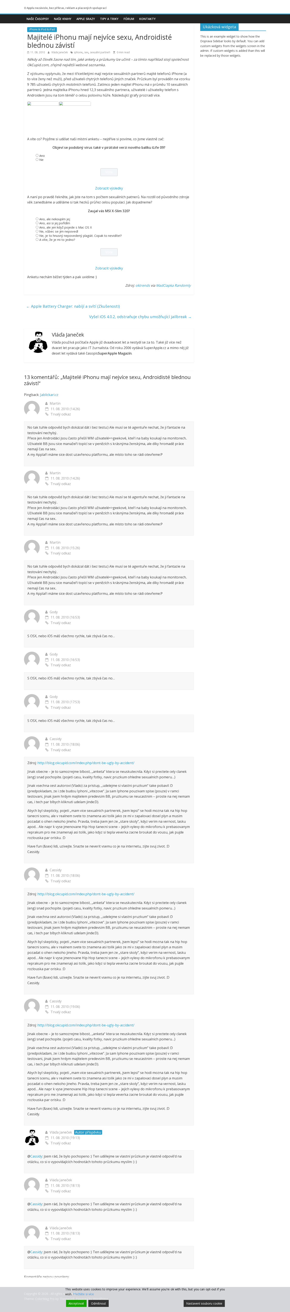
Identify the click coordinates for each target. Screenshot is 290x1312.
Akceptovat (76, 1303)
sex (86, 52)
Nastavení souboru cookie (204, 1303)
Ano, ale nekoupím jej (54, 219)
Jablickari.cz (49, 394)
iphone (78, 52)
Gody (54, 612)
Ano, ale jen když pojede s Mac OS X (65, 227)
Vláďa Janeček (59, 52)
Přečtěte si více (83, 1294)
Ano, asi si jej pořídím (54, 223)
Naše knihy (62, 19)
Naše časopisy (38, 19)
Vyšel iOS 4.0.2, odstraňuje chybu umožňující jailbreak (140, 316)
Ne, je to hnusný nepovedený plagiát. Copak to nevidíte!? (80, 235)
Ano (42, 155)
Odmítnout (98, 1303)
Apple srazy (85, 19)
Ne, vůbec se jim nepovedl (58, 231)
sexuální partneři (100, 52)
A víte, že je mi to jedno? (57, 239)
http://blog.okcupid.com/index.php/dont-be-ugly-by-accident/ (85, 763)
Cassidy (36, 1156)
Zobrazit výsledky (109, 188)
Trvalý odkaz (61, 414)
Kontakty (147, 19)
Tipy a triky (109, 19)
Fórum (129, 19)
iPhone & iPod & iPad (42, 29)
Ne (41, 159)
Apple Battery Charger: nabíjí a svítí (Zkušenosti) (73, 306)
